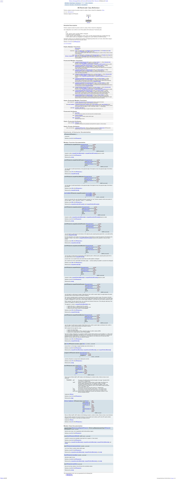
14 (71, 396)
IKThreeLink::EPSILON (74, 436)
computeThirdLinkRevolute (80, 90)
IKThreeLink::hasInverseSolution (74, 446)
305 (72, 240)
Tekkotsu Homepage (73, 1)
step (76, 55)
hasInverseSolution (79, 115)
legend (88, 22)
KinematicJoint (96, 50)
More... (103, 10)
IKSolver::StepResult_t (69, 56)
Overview (84, 1)
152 (72, 188)
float (109, 50)
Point (81, 50)
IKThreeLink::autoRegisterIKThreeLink (80, 428)
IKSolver (71, 394)
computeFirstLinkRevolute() (87, 64)
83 (71, 347)
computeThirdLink (78, 87)
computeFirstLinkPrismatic (80, 69)
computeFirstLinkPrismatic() (99, 64)
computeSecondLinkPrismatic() (101, 76)
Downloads (89, 1)
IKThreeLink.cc (79, 171)
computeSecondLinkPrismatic (81, 82)
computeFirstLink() (96, 81)
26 (71, 138)
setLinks (76, 102)
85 (71, 468)
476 (72, 310)
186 (72, 262)
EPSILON (77, 122)
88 (71, 459)
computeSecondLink (79, 74)
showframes (1, 1)
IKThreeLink (77, 48)
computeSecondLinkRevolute (81, 78)
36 (71, 440)
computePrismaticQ (79, 104)
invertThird (77, 112)
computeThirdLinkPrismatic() (100, 89)
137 (72, 360)
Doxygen (172, 478)
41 (71, 155)
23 (70, 41)
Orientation (82, 51)
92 (71, 433)
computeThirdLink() (75, 312)
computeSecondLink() (75, 242)
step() (72, 398)
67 (71, 279)
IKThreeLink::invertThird (72, 464)
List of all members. (68, 43)
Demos (79, 1)
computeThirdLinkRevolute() (87, 89)
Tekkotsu (2, 478)
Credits (106, 1)
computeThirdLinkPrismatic (80, 94)
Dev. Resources (96, 1)
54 (71, 219)
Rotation (88, 50)
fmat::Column (97, 62)
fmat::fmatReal (71, 104)
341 (72, 339)
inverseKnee (77, 117)
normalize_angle (78, 107)
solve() (72, 157)
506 (72, 202)
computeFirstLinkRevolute (80, 65)
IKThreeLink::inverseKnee (72, 455)
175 (72, 171)
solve (76, 50)
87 (71, 450)
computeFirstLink (78, 62)
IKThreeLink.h (77, 41)
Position (104, 50)
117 (72, 421)
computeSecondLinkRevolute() (88, 76)
